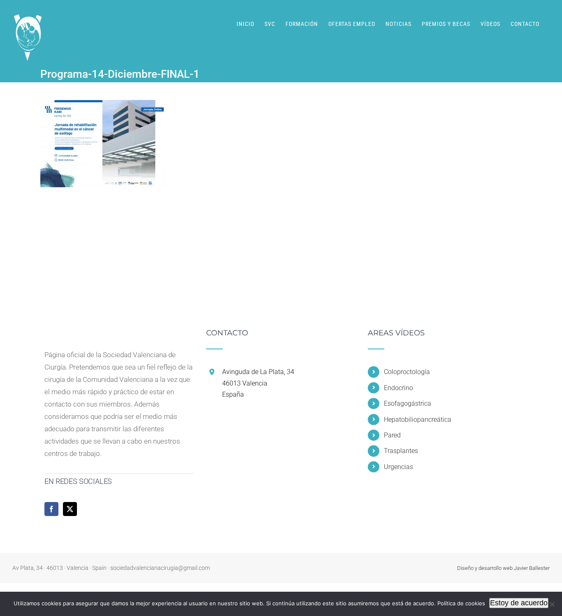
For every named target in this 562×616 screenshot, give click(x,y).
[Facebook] (51, 509)
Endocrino (398, 388)
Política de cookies (461, 603)
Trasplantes (401, 451)
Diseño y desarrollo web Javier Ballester (503, 568)
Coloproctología (407, 372)
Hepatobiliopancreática (417, 419)
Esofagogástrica (407, 403)
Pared (392, 435)
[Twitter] (70, 509)
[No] (552, 604)
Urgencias (398, 467)
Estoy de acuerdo (519, 603)
